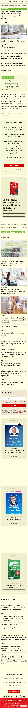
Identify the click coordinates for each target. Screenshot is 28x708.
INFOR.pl (14, 682)
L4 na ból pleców (9, 81)
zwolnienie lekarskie (16, 232)
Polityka (3, 602)
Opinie (2, 330)
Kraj (2, 613)
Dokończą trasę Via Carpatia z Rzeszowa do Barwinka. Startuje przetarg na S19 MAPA (12, 618)
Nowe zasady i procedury (14, 583)
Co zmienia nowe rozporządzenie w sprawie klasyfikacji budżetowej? (12, 204)
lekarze (3, 232)
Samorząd (3, 632)
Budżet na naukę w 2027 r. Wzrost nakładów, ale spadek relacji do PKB (13, 344)
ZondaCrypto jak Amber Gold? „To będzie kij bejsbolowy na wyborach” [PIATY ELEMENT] (13, 374)
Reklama (16, 671)
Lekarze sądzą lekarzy (11, 84)
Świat (2, 654)
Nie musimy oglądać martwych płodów (12, 334)
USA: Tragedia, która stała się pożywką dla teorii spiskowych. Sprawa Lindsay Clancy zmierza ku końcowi (14, 660)
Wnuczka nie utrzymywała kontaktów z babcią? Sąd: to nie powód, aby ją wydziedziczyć (12, 648)
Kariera (21, 671)
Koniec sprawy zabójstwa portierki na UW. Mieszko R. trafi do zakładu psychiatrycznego (14, 354)
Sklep (20, 685)
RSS (22, 678)
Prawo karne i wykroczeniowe (8, 349)
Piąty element (4, 369)
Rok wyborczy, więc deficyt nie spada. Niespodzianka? (12, 383)
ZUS (8, 232)
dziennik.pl (5, 682)
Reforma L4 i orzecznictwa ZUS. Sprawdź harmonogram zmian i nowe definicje (13, 263)
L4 (23, 232)
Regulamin (19, 674)
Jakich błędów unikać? (14, 519)
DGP (24, 682)
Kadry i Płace (4, 315)
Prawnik (3, 643)
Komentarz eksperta (8, 210)
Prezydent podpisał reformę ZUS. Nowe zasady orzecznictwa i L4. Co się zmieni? (14, 320)
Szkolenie (14, 448)
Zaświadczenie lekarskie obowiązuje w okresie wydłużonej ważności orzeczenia (13, 292)
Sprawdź (14, 215)
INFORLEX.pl (19, 682)
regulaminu (16, 401)
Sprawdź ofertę (14, 165)
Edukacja (3, 339)
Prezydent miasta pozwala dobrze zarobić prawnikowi (13, 628)
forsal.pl (10, 682)
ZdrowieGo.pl (9, 685)
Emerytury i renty (5, 258)
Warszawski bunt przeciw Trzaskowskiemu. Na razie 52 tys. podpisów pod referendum (13, 607)
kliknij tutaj (20, 412)
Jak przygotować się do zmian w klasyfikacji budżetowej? (14, 451)
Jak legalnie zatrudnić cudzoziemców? (14, 586)
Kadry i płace (5, 5)
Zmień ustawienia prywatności (12, 678)
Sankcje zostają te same (11, 87)
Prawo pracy (11, 5)
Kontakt (7, 671)
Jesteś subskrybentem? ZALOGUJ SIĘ (13, 170)
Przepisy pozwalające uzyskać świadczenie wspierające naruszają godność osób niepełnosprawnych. (14, 638)
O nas (11, 671)
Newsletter (15, 685)
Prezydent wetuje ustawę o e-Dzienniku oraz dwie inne (11, 364)
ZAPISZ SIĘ (14, 405)
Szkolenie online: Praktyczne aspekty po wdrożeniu (14, 517)
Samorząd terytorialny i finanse (9, 624)
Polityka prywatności (11, 674)
